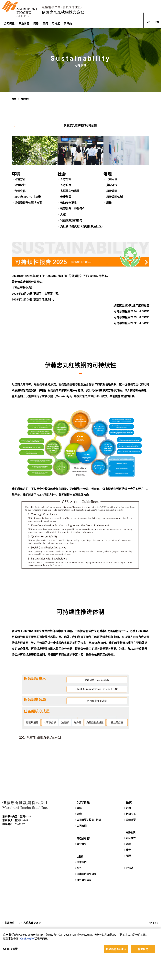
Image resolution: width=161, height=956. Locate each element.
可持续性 (131, 838)
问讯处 (68, 23)
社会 (128, 850)
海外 (79, 868)
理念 (79, 814)
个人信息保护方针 (31, 923)
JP (148, 22)
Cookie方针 (27, 938)
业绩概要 (131, 820)
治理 (128, 856)
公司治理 (82, 826)
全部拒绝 (143, 949)
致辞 (79, 808)
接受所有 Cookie (116, 949)
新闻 (128, 808)
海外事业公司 (84, 880)
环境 (128, 844)
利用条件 (10, 923)
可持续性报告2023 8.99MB (131, 317)
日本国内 (82, 862)
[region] (80, 942)
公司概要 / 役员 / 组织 (89, 820)
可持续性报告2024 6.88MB (131, 311)
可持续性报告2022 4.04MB (131, 323)
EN (157, 22)
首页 (14, 99)
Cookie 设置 (10, 948)
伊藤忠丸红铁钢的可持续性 (80, 125)
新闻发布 (131, 814)
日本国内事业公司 (87, 874)
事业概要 (82, 844)
